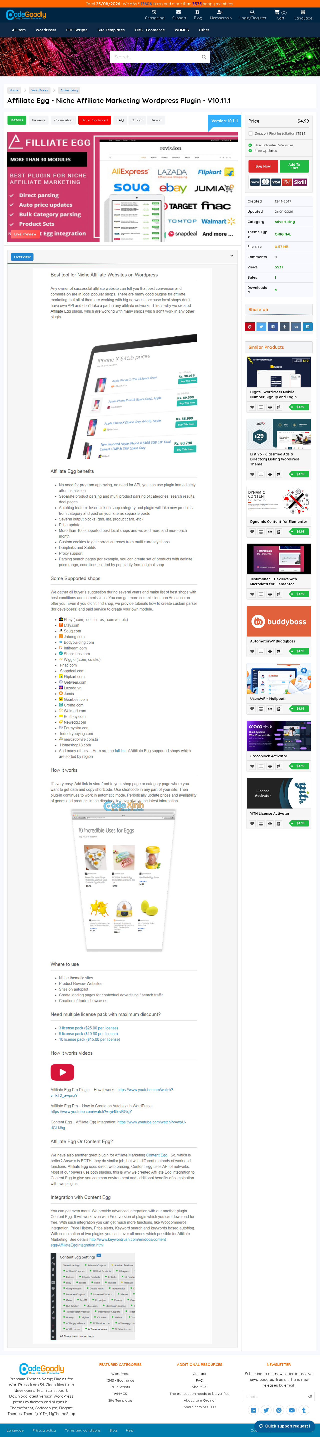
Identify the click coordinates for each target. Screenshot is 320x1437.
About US (199, 1387)
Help (130, 1430)
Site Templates (120, 1400)
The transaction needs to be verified (200, 1393)
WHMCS (120, 1393)
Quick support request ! (287, 1426)
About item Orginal (199, 1400)
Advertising (69, 90)
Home (14, 90)
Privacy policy (44, 1430)
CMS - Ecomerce (120, 1380)
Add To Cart (294, 166)
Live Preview (25, 234)
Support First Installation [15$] (280, 133)
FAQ (199, 1380)
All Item (19, 29)
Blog (113, 1430)
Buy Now (263, 166)
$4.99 (300, 407)
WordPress (40, 90)
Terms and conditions (82, 1430)
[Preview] (262, 407)
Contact (199, 1373)
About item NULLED (200, 1407)
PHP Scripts (120, 1387)
